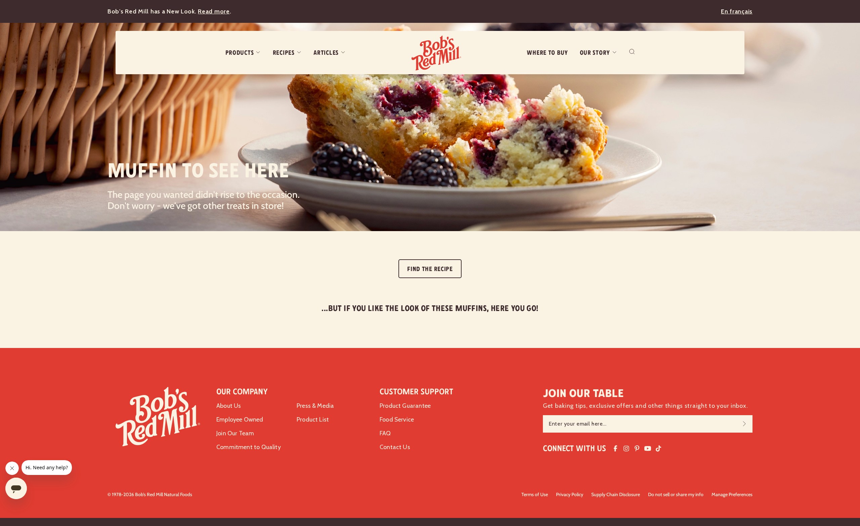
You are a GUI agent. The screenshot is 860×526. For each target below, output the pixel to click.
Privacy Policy (569, 494)
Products (239, 52)
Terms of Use (534, 494)
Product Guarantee (405, 405)
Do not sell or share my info (675, 494)
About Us (228, 405)
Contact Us (395, 447)
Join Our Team (235, 433)
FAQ (385, 433)
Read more (213, 11)
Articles (326, 52)
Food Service (397, 419)
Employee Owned (239, 419)
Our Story (595, 52)
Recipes (284, 52)
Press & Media (315, 405)
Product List (313, 419)
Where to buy (547, 52)
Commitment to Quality (248, 447)
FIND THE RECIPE (430, 269)
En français (736, 11)
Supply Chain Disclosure (615, 494)
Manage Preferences (732, 494)
